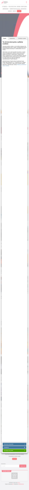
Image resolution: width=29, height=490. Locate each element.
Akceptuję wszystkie (8, 450)
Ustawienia (12, 38)
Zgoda (4, 38)
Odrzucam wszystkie (8, 444)
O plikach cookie (22, 38)
